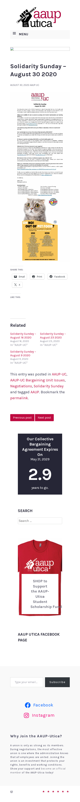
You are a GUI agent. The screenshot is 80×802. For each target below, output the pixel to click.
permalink (19, 398)
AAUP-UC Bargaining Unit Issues (37, 380)
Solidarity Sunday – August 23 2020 (53, 335)
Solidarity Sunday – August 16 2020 (23, 335)
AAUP (35, 392)
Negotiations (21, 386)
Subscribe (57, 682)
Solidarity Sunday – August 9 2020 (23, 353)
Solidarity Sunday (48, 386)
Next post (44, 417)
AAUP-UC (34, 85)
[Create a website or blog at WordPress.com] (11, 792)
